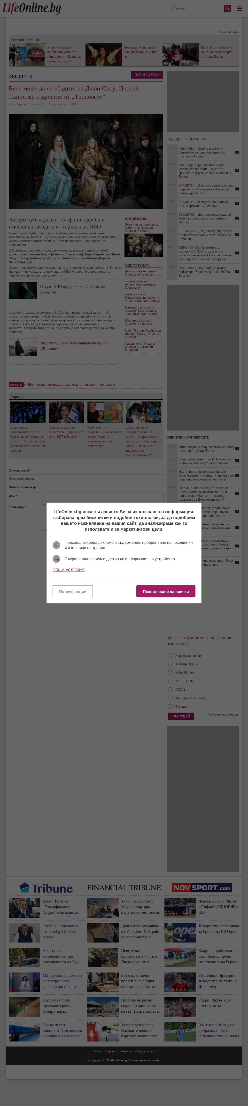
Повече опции (72, 592)
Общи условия (69, 570)
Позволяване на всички (166, 592)
